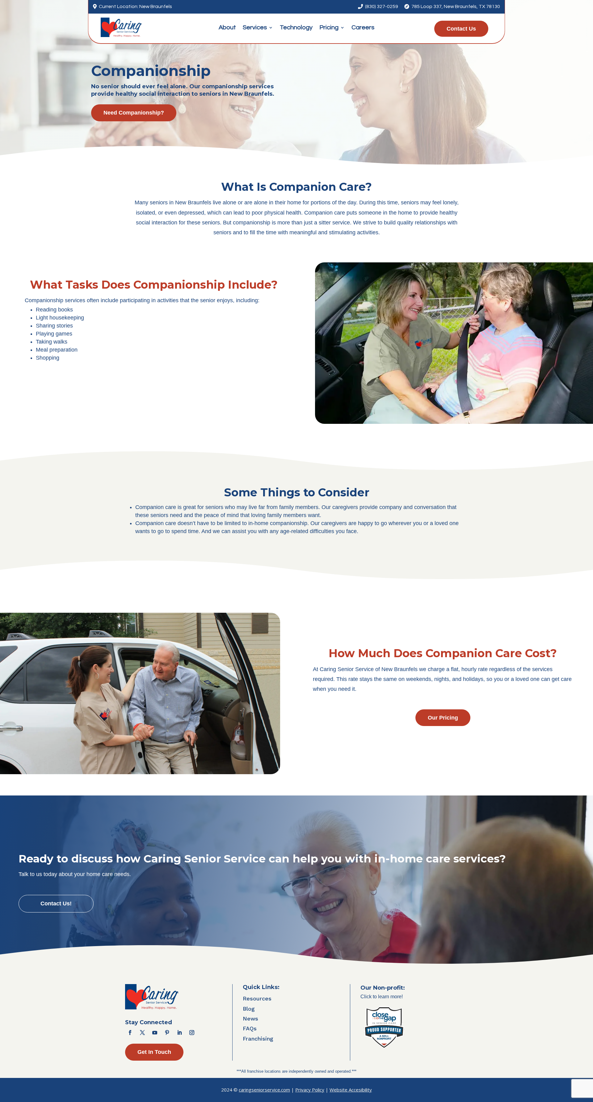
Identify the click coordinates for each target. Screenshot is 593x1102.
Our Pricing (443, 718)
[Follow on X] (142, 1032)
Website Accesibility (351, 1090)
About (227, 28)
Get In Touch (154, 1052)
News (250, 1018)
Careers (362, 28)
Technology (296, 28)
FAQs (250, 1028)
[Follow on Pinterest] (167, 1032)
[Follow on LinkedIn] (179, 1032)
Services (255, 28)
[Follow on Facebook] (130, 1032)
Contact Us (461, 29)
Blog (249, 1008)
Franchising (258, 1038)
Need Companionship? (133, 113)
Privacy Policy (309, 1090)
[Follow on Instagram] (192, 1032)
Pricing (329, 28)
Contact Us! (56, 903)
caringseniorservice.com (264, 1090)
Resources (257, 998)
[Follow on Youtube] (155, 1032)
